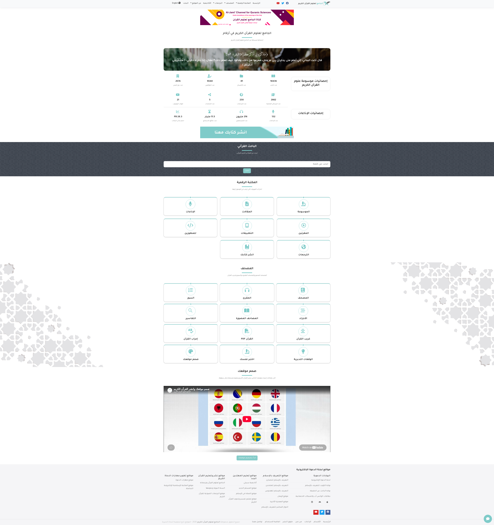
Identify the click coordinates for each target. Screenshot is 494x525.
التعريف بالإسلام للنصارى (277, 480)
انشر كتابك (247, 255)
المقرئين (304, 233)
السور (190, 298)
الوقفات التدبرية (303, 359)
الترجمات (218, 3)
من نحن (298, 522)
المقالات (247, 212)
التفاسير (191, 318)
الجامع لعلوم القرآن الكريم (208, 522)
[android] (320, 502)
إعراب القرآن (191, 339)
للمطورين (190, 233)
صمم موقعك (191, 359)
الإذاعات (190, 212)
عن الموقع (196, 3)
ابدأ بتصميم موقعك (247, 458)
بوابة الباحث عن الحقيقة (320, 491)
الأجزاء (303, 318)
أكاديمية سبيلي (250, 483)
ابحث (247, 171)
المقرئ (247, 298)
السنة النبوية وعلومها (215, 488)
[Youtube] (278, 4)
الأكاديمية (207, 3)
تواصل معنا (257, 522)
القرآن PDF (247, 339)
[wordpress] (312, 502)
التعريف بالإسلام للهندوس (276, 491)
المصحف (230, 3)
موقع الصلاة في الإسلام (246, 494)
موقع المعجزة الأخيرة (279, 502)
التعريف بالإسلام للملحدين (277, 486)
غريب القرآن (303, 339)
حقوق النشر (288, 522)
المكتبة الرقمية (244, 3)
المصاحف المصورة (247, 318)
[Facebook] (287, 4)
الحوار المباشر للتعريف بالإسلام (274, 507)
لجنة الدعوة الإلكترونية (320, 480)
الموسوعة (304, 212)
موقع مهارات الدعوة (184, 480)
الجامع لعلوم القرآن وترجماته (212, 483)
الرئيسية (256, 3)
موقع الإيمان (282, 496)
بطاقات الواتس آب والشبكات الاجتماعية (313, 496)
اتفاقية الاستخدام (272, 522)
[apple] (327, 502)
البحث (185, 3)
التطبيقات (247, 233)
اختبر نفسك (247, 359)
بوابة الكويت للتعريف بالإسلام (317, 486)
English (175, 3)
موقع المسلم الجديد (248, 488)
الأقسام (317, 522)
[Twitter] (282, 4)
